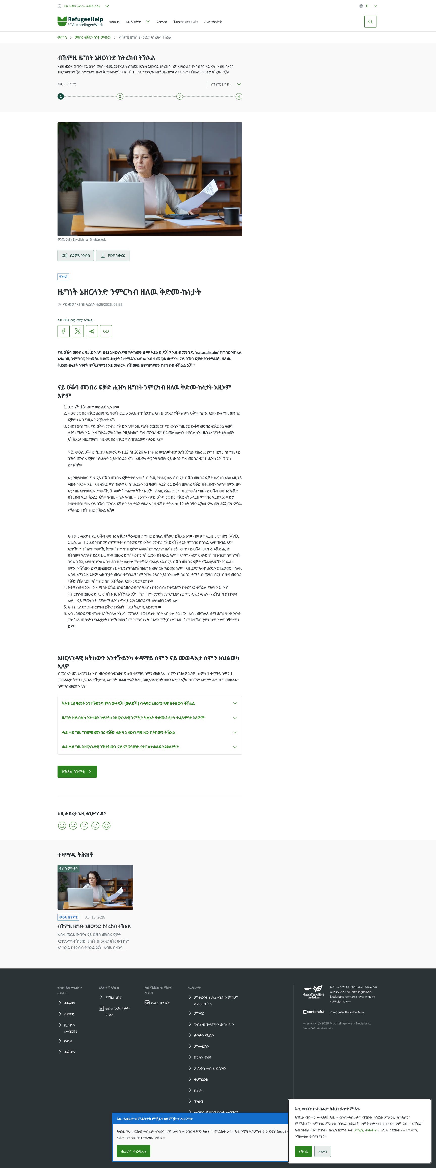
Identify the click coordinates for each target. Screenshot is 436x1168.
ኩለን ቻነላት (160, 1002)
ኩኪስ (68, 1040)
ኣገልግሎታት (213, 21)
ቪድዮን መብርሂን (185, 21)
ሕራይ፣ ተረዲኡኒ (133, 1151)
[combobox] (84, 6)
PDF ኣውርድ (116, 255)
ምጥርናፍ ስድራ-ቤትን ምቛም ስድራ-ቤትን (216, 1000)
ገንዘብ (198, 1101)
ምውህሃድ (201, 1046)
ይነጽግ (322, 1151)
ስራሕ (198, 1090)
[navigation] (138, 21)
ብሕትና (69, 1051)
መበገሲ (62, 37)
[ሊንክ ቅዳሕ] (106, 331)
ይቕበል (303, 1151)
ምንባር (199, 1013)
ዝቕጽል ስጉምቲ (73, 771)
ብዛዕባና (114, 21)
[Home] (80, 21)
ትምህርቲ (201, 1079)
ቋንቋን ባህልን (204, 1035)
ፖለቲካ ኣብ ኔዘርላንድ (210, 1068)
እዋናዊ (162, 21)
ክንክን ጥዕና (202, 1057)
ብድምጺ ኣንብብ (80, 255)
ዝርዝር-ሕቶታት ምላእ (117, 1011)
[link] (80, 21)
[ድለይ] (370, 22)
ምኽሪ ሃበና (113, 997)
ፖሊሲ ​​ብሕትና (365, 1129)
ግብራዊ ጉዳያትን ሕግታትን (214, 1024)
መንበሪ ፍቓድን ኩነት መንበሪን (92, 37)
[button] (62, 825)
